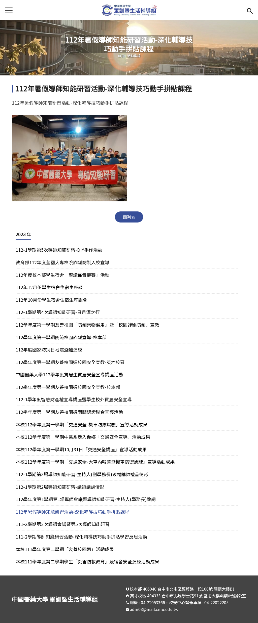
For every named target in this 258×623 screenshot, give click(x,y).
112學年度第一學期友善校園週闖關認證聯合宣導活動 (69, 412)
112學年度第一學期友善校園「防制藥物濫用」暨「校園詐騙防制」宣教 (87, 324)
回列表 (129, 217)
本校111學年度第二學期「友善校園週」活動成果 (65, 549)
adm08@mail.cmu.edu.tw (154, 609)
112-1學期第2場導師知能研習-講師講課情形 (60, 486)
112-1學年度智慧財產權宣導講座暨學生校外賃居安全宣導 (74, 399)
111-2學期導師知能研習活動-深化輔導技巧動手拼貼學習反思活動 (81, 536)
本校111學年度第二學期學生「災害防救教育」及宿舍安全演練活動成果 (87, 561)
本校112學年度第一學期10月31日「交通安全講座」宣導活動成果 (81, 449)
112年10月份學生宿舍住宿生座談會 (51, 299)
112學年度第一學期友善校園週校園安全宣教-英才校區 (70, 362)
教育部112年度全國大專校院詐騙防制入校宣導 (62, 262)
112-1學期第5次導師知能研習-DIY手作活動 (59, 249)
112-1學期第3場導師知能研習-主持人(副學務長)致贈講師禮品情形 (82, 474)
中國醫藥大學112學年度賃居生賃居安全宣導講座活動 (69, 374)
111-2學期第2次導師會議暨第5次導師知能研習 (63, 524)
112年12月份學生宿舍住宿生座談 (49, 287)
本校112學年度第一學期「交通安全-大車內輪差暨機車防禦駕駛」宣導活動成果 (95, 461)
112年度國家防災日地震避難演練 (49, 349)
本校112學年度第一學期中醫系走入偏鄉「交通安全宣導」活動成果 (83, 436)
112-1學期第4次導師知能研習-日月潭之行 (58, 312)
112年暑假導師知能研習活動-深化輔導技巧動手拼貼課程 (72, 511)
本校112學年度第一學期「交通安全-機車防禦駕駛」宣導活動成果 (81, 424)
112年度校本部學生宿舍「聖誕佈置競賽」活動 (62, 275)
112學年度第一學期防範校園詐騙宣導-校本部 (61, 337)
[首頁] (129, 10)
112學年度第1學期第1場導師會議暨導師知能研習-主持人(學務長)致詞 (86, 499)
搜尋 (249, 10)
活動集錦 (133, 55)
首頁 (121, 55)
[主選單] (9, 10)
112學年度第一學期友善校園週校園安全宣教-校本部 (68, 387)
